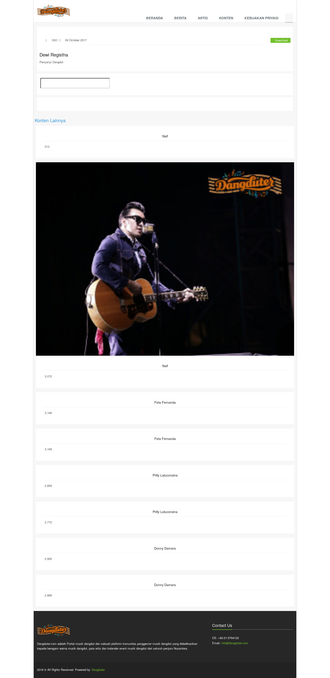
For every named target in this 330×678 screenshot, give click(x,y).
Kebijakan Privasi (261, 17)
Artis (203, 17)
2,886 (48, 595)
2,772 (48, 522)
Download (281, 40)
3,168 (48, 413)
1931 (54, 40)
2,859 (48, 485)
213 (47, 146)
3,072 (48, 376)
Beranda (154, 17)
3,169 (48, 449)
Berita (180, 17)
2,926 (48, 559)
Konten (226, 17)
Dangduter (98, 669)
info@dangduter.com (234, 643)
